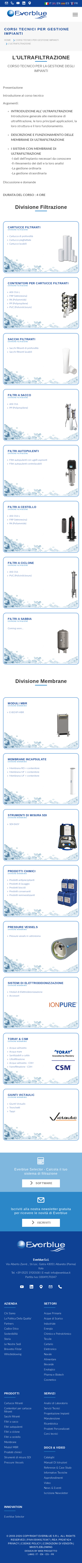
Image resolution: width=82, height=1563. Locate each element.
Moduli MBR (17, 703)
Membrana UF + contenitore (24, 776)
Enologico (49, 1369)
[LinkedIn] (23, 3)
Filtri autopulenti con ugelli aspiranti (28, 460)
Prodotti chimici (21, 871)
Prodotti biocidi (17, 887)
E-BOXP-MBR (16, 712)
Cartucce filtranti (24, 227)
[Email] (51, 1287)
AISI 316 (13, 404)
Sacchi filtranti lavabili (20, 352)
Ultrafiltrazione (17, 1059)
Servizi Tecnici (52, 1408)
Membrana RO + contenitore (24, 768)
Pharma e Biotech (54, 1375)
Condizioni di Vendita (58, 1543)
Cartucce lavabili (18, 244)
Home (7, 40)
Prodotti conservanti (20, 891)
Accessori (14, 996)
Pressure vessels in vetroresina (25, 936)
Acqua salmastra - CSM (21, 1063)
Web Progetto (47, 1551)
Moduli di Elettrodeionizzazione (25, 992)
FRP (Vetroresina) (18, 296)
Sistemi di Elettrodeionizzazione (35, 983)
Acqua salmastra (17, 1048)
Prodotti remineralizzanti (22, 895)
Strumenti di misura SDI (27, 815)
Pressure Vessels (23, 927)
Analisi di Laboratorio (56, 1403)
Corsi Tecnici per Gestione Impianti (37, 40)
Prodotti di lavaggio (19, 884)
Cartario (48, 1344)
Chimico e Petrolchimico (57, 1334)
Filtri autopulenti (23, 451)
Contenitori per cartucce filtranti (38, 283)
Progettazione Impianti (56, 1413)
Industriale (50, 1324)
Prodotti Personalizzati (56, 1429)
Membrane (10, 1442)
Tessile (48, 1339)
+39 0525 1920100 (28, 1272)
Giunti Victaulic (21, 1094)
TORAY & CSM (18, 1039)
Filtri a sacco (19, 395)
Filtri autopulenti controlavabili (25, 464)
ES (67, 3)
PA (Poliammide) (17, 300)
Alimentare (50, 1359)
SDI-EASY (14, 824)
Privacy (13, 1543)
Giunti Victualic (17, 1104)
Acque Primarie (52, 1313)
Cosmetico (50, 1380)
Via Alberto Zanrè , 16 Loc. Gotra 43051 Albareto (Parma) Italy (41, 1264)
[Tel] (60, 1287)
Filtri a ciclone (21, 563)
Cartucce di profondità (21, 236)
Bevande (49, 1364)
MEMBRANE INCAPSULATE (27, 759)
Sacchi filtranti (21, 339)
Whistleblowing (41, 1547)
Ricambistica (51, 1424)
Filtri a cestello (22, 507)
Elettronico (50, 1349)
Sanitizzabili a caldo (19, 1055)
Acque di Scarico (53, 1318)
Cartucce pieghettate (20, 240)
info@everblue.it (60, 1272)
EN (58, 3)
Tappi (12, 1111)
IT (50, 3)
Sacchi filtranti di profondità (23, 348)
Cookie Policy (31, 1543)
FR (76, 3)
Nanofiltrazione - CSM (20, 1067)
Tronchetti (14, 1107)
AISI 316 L (14, 292)
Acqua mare (15, 1051)
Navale (48, 1354)
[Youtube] (18, 3)
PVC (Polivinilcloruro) (20, 307)
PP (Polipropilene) (18, 303)
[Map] (29, 3)
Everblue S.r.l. (49, 1536)
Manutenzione (52, 1418)
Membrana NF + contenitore (24, 772)
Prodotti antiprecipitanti (21, 880)
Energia (48, 1329)
